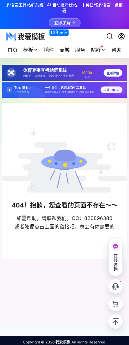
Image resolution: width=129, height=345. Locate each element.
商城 (64, 50)
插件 (49, 50)
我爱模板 (62, 342)
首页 (13, 50)
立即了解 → (64, 22)
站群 (96, 50)
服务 (80, 50)
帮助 (116, 50)
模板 (28, 50)
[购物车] (115, 304)
